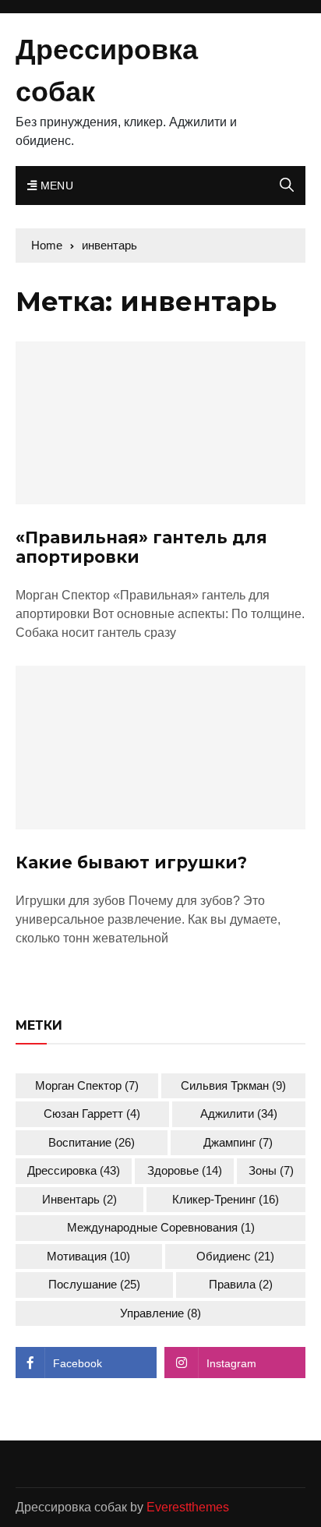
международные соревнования (161, 1227)
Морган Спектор (87, 1085)
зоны (271, 1170)
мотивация (88, 1256)
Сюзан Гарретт (92, 1113)
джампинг (238, 1142)
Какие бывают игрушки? (131, 862)
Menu (55, 185)
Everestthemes (187, 1507)
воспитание (91, 1142)
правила (241, 1284)
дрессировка (73, 1170)
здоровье (184, 1170)
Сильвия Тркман (233, 1085)
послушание (94, 1284)
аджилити (238, 1113)
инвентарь (79, 1199)
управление (160, 1313)
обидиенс (235, 1256)
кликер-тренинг (225, 1199)
